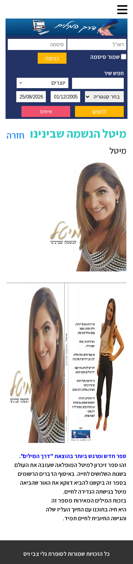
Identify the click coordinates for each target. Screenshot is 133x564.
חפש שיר (114, 73)
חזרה (15, 135)
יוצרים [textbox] (58, 83)
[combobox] (42, 83)
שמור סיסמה (105, 57)
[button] (122, 10)
